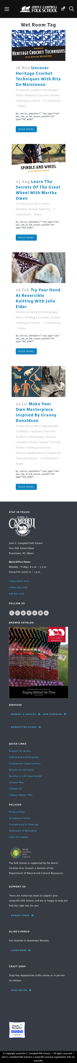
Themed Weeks (26, 458)
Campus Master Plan (21, 795)
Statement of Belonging (23, 830)
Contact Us (15, 788)
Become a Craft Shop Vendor (25, 776)
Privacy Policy (17, 812)
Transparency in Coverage (24, 824)
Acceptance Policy (19, 818)
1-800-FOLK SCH (19, 581)
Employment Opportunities (25, 763)
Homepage (49, 90)
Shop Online (19, 990)
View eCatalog (52, 714)
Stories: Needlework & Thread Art (38, 453)
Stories (33, 442)
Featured (36, 431)
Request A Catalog (23, 714)
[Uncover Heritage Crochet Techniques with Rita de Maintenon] (38, 45)
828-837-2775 (16, 593)
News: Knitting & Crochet (32, 95)
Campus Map (16, 782)
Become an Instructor (21, 769)
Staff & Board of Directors (24, 757)
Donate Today (20, 915)
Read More (26, 129)
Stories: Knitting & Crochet (33, 447)
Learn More (19, 950)
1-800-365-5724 (18, 587)
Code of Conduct (18, 837)
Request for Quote (20, 751)
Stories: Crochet (50, 442)
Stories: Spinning (39, 209)
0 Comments (52, 100)
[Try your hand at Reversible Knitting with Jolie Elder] (38, 267)
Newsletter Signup (24, 727)
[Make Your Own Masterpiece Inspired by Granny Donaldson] (38, 381)
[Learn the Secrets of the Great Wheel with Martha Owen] (38, 159)
